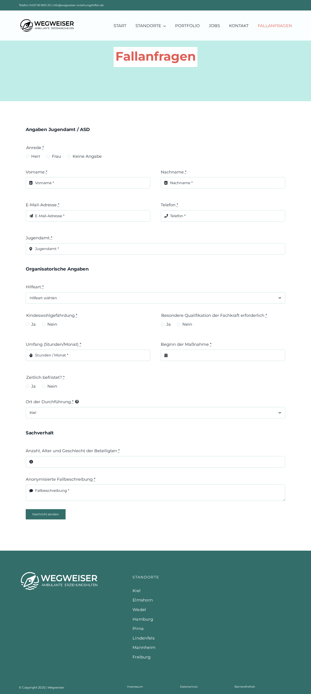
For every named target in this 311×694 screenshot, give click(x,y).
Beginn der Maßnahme (186, 344)
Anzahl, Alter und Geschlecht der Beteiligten (73, 450)
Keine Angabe (87, 156)
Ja (33, 324)
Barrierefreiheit (245, 686)
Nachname (173, 172)
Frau (56, 156)
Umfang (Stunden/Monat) (53, 344)
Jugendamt (39, 237)
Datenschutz (189, 686)
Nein (52, 324)
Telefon (169, 204)
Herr (35, 156)
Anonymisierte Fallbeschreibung (60, 479)
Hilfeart (35, 286)
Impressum (135, 686)
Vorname (36, 172)
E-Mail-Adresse (42, 204)
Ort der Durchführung (50, 401)
